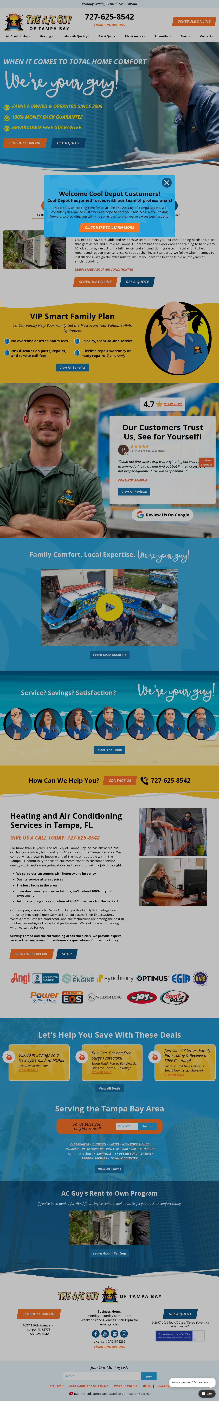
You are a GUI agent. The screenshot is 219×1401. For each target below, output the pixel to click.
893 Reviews (173, 404)
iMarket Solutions (87, 1394)
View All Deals (109, 1088)
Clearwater (79, 1144)
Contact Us (119, 780)
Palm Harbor (92, 1149)
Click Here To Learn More (109, 227)
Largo (114, 1144)
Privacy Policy (170, 1337)
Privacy (196, 1340)
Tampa (146, 1154)
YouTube (105, 1334)
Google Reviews (114, 1334)
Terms (201, 1340)
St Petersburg (126, 1154)
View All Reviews (134, 492)
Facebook (96, 1334)
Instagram (124, 1334)
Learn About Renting (109, 1253)
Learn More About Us (109, 655)
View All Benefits (72, 367)
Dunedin (99, 1144)
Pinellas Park (117, 1149)
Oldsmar (72, 1149)
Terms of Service (182, 1337)
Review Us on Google (167, 515)
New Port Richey (135, 1144)
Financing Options (109, 25)
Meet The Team (109, 750)
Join (149, 1376)
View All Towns (109, 1169)
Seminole (104, 1154)
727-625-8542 (109, 16)
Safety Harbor (142, 1149)
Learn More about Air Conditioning (104, 269)
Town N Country (123, 1158)
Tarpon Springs (94, 1158)
